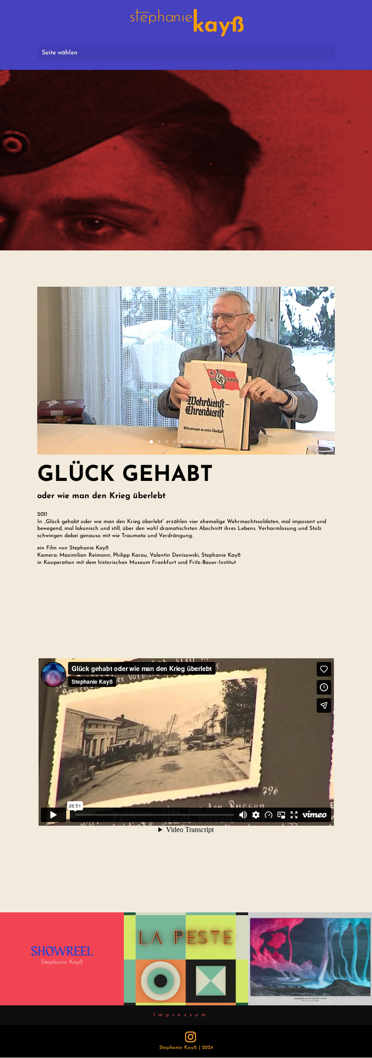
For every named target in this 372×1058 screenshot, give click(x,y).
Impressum (181, 1015)
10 (220, 441)
